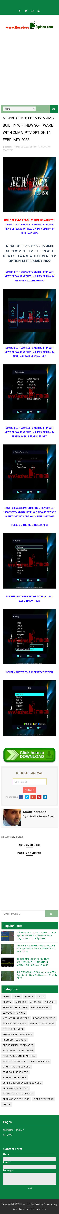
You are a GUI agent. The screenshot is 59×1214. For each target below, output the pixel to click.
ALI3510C (35, 1002)
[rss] (38, 11)
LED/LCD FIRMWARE (14, 1013)
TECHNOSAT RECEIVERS (16, 1099)
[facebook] (19, 11)
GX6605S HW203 (40, 1007)
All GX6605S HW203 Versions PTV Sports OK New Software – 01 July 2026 (37, 975)
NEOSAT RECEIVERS (44, 1018)
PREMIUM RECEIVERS (15, 1040)
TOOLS (6, 1104)
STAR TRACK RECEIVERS (16, 1067)
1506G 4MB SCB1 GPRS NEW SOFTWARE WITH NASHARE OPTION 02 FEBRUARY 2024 (33, 962)
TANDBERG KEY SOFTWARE (18, 1094)
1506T (40, 997)
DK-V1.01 (50, 1002)
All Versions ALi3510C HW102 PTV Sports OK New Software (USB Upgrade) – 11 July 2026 (37, 935)
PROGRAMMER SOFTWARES (18, 1045)
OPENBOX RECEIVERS (42, 1024)
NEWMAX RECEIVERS (14, 1024)
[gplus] (32, 11)
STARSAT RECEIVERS (14, 1077)
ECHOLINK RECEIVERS (15, 1007)
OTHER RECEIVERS (13, 1029)
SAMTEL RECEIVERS (14, 1061)
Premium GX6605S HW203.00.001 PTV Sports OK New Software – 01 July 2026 (37, 948)
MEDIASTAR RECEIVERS (16, 1018)
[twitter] (26, 11)
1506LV (29, 997)
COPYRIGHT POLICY (13, 1130)
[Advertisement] (29, 70)
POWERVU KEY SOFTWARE (17, 1034)
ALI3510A (20, 1002)
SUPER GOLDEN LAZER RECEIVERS (22, 1083)
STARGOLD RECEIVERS (15, 1072)
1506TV (36, 147)
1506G (17, 997)
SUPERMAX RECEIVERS (15, 1088)
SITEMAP (8, 1134)
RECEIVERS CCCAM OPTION (18, 1051)
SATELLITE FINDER (39, 1061)
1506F (6, 997)
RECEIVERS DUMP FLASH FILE (19, 1056)
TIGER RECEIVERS (44, 1099)
